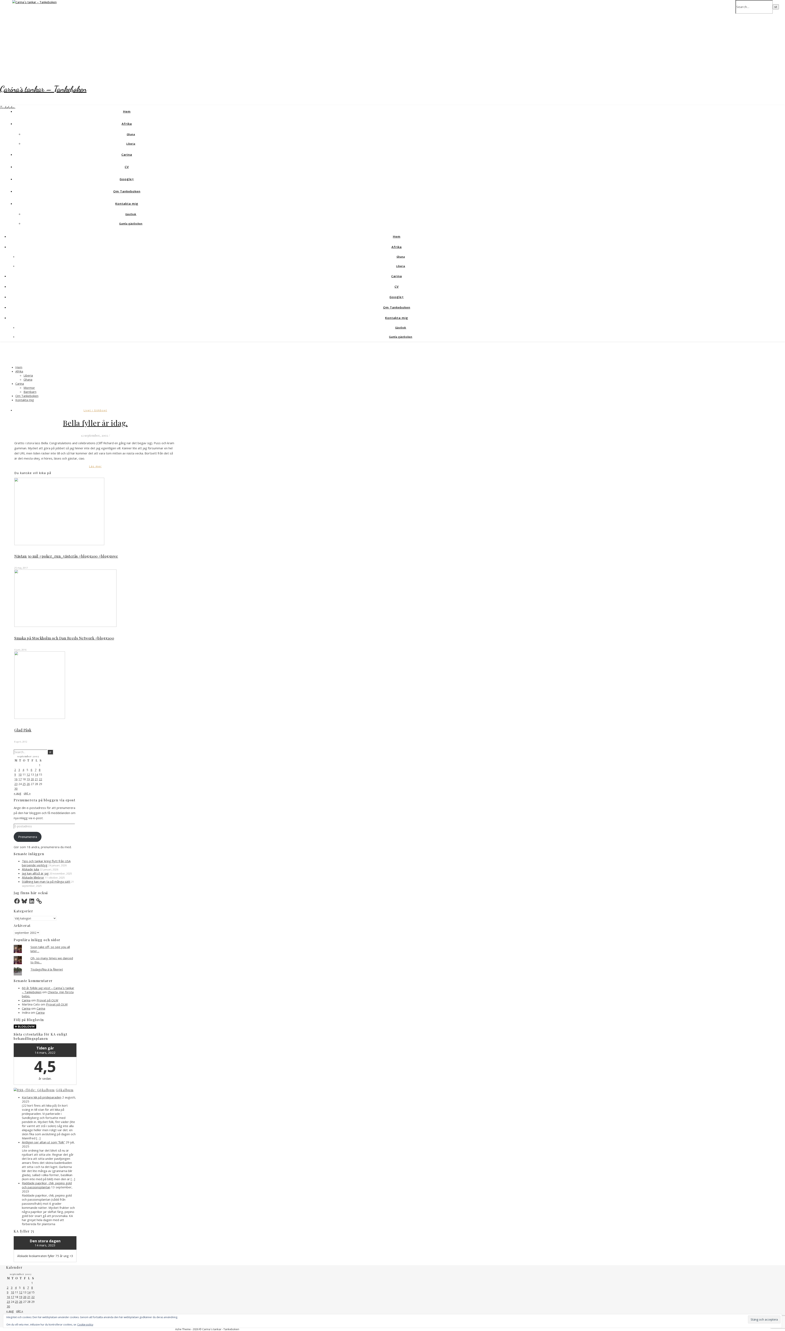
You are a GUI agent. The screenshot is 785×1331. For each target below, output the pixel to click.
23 (16, 784)
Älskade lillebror (33, 877)
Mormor (29, 388)
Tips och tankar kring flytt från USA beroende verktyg (46, 863)
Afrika (127, 124)
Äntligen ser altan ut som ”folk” (43, 1142)
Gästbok (131, 214)
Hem (127, 111)
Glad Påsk (22, 730)
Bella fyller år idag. (95, 423)
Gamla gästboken (130, 223)
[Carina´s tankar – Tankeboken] (34, 2)
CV (127, 167)
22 (40, 779)
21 (36, 779)
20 (32, 779)
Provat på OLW (47, 1000)
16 (16, 779)
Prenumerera (27, 837)
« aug (17, 793)
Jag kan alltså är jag (35, 873)
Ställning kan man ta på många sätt (46, 881)
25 (24, 784)
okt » (27, 793)
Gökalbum (64, 1090)
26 (28, 784)
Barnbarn (30, 392)
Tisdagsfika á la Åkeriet (46, 969)
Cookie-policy (85, 1324)
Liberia (130, 143)
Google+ (127, 179)
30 (16, 789)
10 (20, 774)
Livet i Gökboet (95, 410)
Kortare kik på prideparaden (41, 1097)
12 (28, 774)
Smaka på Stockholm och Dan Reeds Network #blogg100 (64, 638)
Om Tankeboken (126, 191)
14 (36, 774)
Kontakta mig (126, 203)
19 (28, 779)
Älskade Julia (30, 869)
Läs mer (95, 466)
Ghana (131, 134)
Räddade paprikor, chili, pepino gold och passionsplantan (47, 1185)
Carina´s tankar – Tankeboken (43, 89)
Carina (126, 154)
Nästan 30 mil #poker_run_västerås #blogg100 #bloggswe (66, 556)
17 (20, 779)
